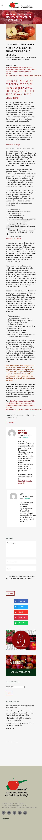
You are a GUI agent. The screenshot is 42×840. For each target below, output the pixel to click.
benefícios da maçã (17, 415)
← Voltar (10, 422)
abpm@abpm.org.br (29, 807)
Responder (25, 437)
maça (15, 418)
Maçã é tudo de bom (27, 57)
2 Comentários (16, 60)
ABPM (7, 60)
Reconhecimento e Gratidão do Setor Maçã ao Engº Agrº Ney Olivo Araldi (20, 724)
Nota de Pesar (10, 728)
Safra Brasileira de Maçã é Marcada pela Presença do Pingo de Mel (18, 719)
